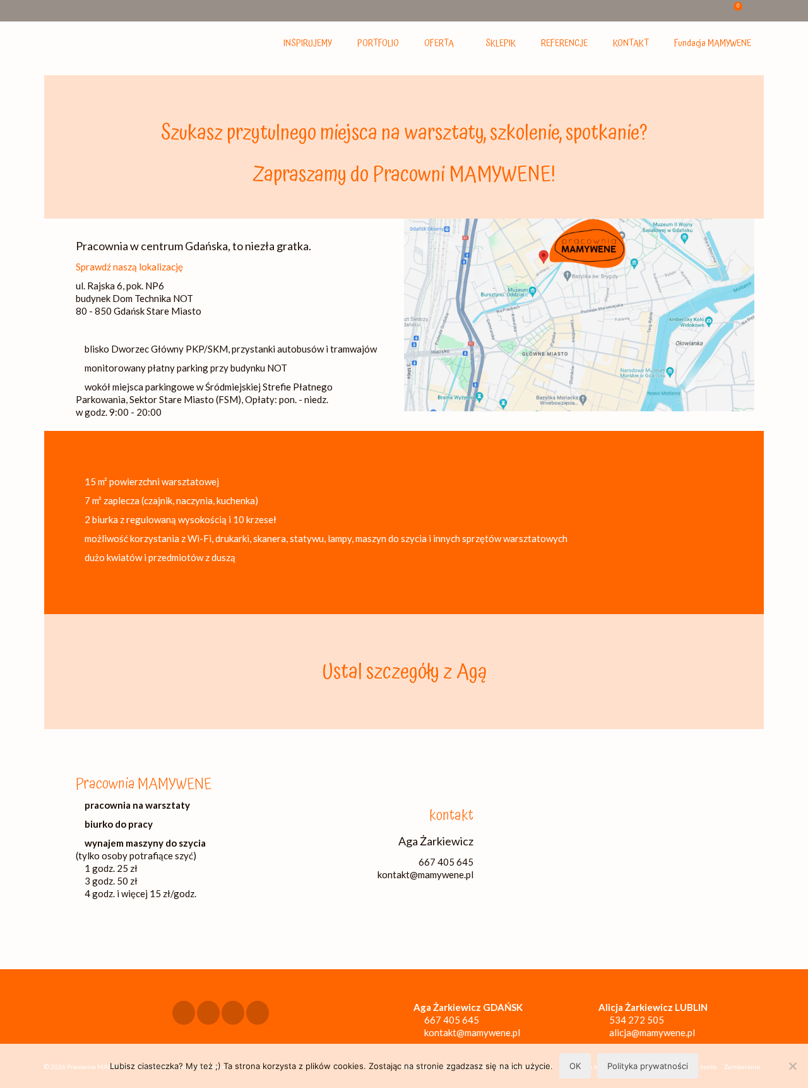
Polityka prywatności (647, 1066)
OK (575, 1066)
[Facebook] (183, 1013)
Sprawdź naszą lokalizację (129, 266)
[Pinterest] (257, 1013)
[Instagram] (208, 1013)
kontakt (451, 816)
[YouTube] (233, 1013)
